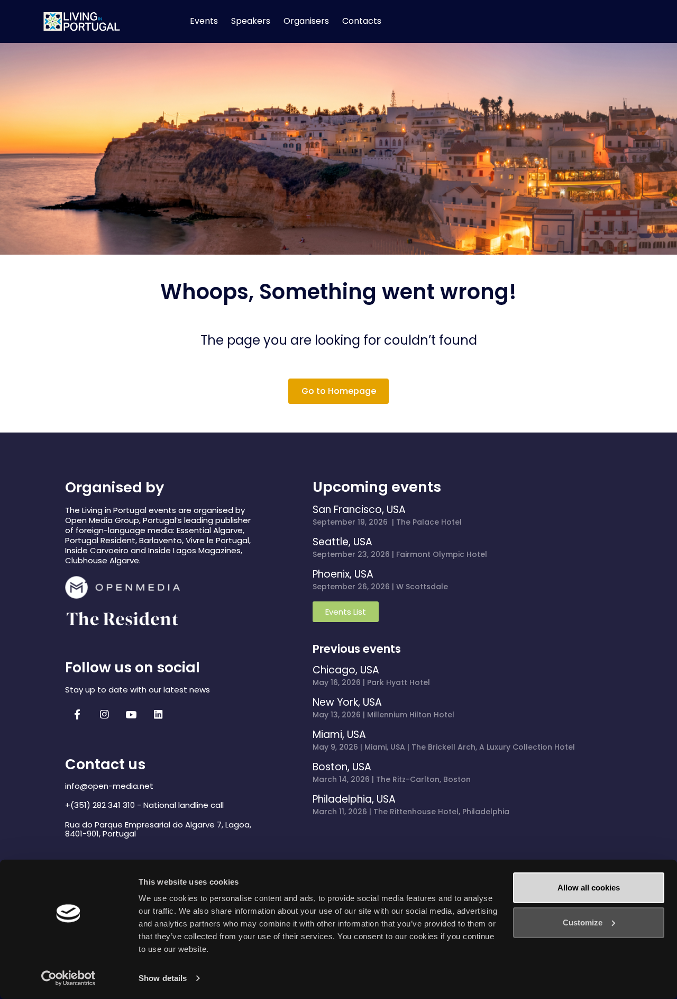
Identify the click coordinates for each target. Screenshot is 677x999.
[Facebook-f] (77, 715)
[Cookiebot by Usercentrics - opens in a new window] (68, 978)
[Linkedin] (158, 715)
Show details (163, 978)
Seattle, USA (342, 542)
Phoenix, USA (343, 574)
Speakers (250, 21)
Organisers (306, 21)
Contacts (361, 21)
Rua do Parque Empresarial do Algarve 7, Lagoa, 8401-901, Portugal (158, 829)
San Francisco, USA (359, 509)
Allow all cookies (588, 887)
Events (204, 21)
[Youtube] (131, 715)
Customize (582, 921)
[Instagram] (104, 715)
